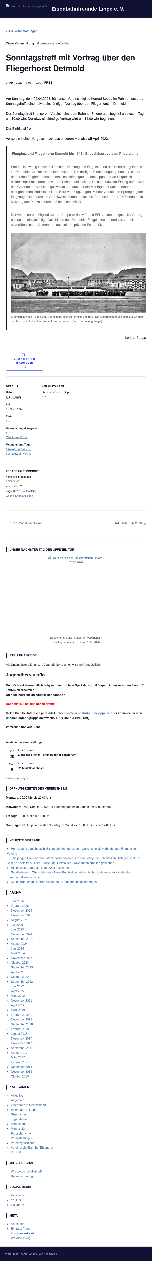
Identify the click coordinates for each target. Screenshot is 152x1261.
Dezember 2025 (21, 910)
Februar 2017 (20, 1062)
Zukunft (16, 1152)
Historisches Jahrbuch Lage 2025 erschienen (40, 867)
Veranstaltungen (21, 1138)
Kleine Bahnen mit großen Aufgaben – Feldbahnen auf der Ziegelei (55, 881)
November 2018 (21, 1019)
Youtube (16, 1200)
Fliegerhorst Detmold (18, 449)
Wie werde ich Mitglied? (26, 1171)
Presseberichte (21, 1133)
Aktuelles (17, 1095)
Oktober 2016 (20, 1076)
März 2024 (18, 953)
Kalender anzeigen (17, 778)
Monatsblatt (18, 1128)
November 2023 (21, 958)
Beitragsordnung (22, 1176)
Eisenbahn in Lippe (24, 1109)
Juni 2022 (17, 986)
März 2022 (18, 995)
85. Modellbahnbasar (27, 523)
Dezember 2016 (21, 1066)
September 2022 (22, 981)
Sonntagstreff (14, 453)
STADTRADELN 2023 (128, 523)
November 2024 (21, 934)
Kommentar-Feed (22, 1233)
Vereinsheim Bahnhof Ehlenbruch (33, 1147)
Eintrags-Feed (20, 1228)
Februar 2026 (20, 905)
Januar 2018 (19, 1033)
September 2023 (22, 967)
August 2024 (19, 943)
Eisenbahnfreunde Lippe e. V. (88, 9)
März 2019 (18, 1010)
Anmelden (17, 1223)
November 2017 (21, 1043)
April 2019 (17, 1005)
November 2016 (21, 1071)
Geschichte (18, 1114)
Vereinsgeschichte (23, 1143)
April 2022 (17, 991)
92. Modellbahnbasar (31, 768)
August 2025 (19, 920)
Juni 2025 (17, 929)
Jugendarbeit (19, 1119)
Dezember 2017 (21, 1038)
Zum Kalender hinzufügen (24, 360)
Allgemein (17, 1100)
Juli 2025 (17, 924)
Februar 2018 (20, 1029)
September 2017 (22, 1048)
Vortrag (27, 453)
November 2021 (21, 1000)
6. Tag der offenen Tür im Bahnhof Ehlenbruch (47, 754)
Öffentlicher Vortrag (17, 437)
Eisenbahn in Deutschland (28, 1105)
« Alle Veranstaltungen (22, 31)
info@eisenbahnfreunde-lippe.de (87, 713)
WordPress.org (21, 1238)
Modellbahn (19, 1123)
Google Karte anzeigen (19, 496)
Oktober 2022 (20, 976)
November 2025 (21, 915)
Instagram (17, 1204)
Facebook (17, 1195)
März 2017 (18, 1057)
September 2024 (22, 938)
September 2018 (22, 1024)
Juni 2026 (17, 901)
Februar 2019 (20, 1014)
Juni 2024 (17, 948)
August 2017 (19, 1052)
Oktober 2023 (20, 962)
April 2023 (17, 972)
